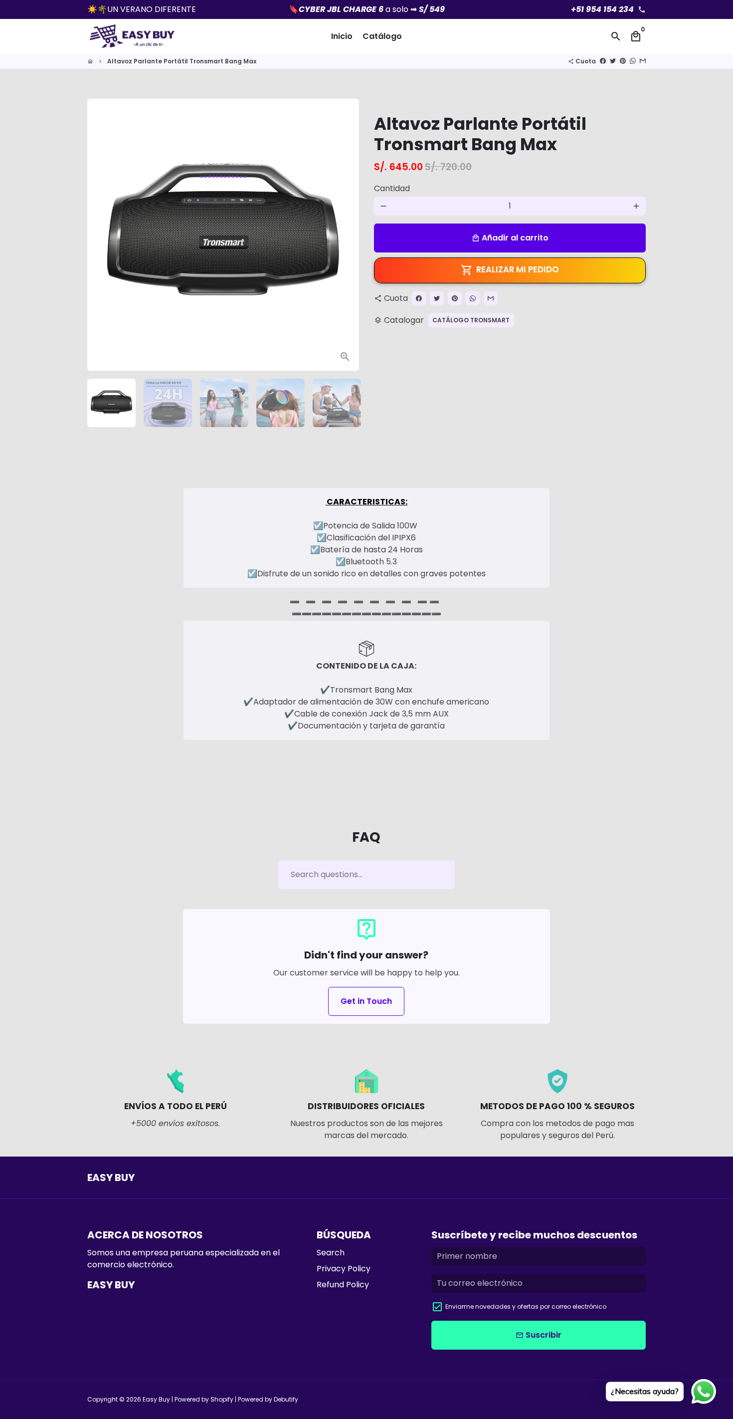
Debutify (286, 1399)
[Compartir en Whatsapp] (633, 61)
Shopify (221, 1399)
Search (331, 1252)
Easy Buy (156, 1399)
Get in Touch (366, 1001)
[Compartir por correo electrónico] (643, 61)
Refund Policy (343, 1284)
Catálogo (382, 36)
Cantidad (392, 188)
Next (345, 235)
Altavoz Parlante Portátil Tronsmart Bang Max (181, 61)
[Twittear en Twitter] (613, 61)
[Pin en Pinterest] (623, 61)
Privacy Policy (343, 1268)
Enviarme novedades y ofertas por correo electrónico (525, 1306)
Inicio (342, 36)
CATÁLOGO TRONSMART (471, 320)
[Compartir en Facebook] (603, 61)
